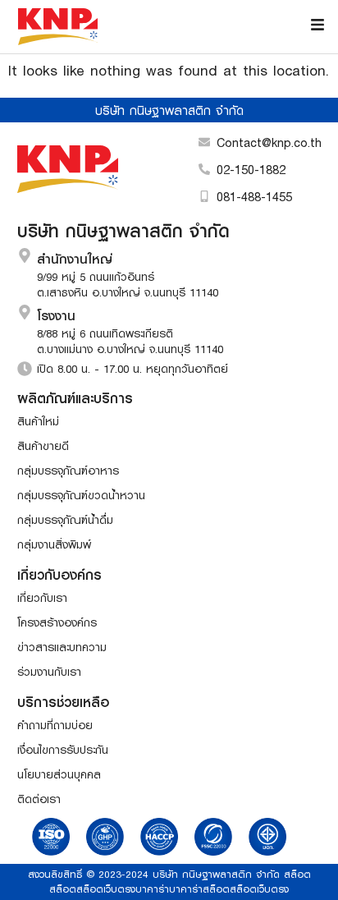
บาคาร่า (152, 889)
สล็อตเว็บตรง (105, 889)
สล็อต (297, 874)
